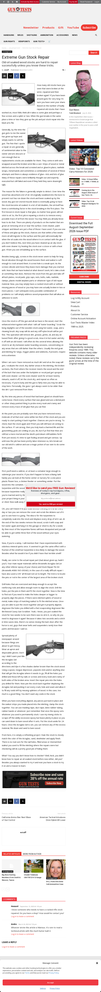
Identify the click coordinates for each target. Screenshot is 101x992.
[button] (50, 488)
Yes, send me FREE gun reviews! (51, 504)
